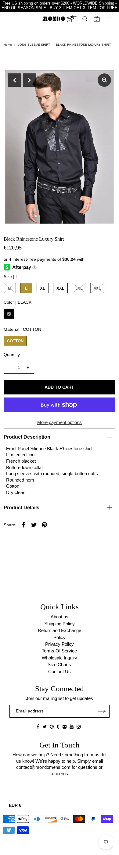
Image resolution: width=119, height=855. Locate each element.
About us (59, 616)
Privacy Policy (59, 644)
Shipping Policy (59, 623)
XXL (60, 288)
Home (8, 44)
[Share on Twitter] (34, 524)
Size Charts (59, 664)
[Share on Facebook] (23, 524)
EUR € (15, 805)
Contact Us (59, 671)
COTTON (15, 341)
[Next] (29, 80)
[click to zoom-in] (104, 80)
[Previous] (14, 80)
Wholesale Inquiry (59, 657)
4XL (97, 288)
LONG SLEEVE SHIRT (34, 44)
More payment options (59, 422)
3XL (79, 288)
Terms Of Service (59, 650)
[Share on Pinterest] (44, 524)
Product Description (27, 437)
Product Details (21, 507)
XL (42, 288)
